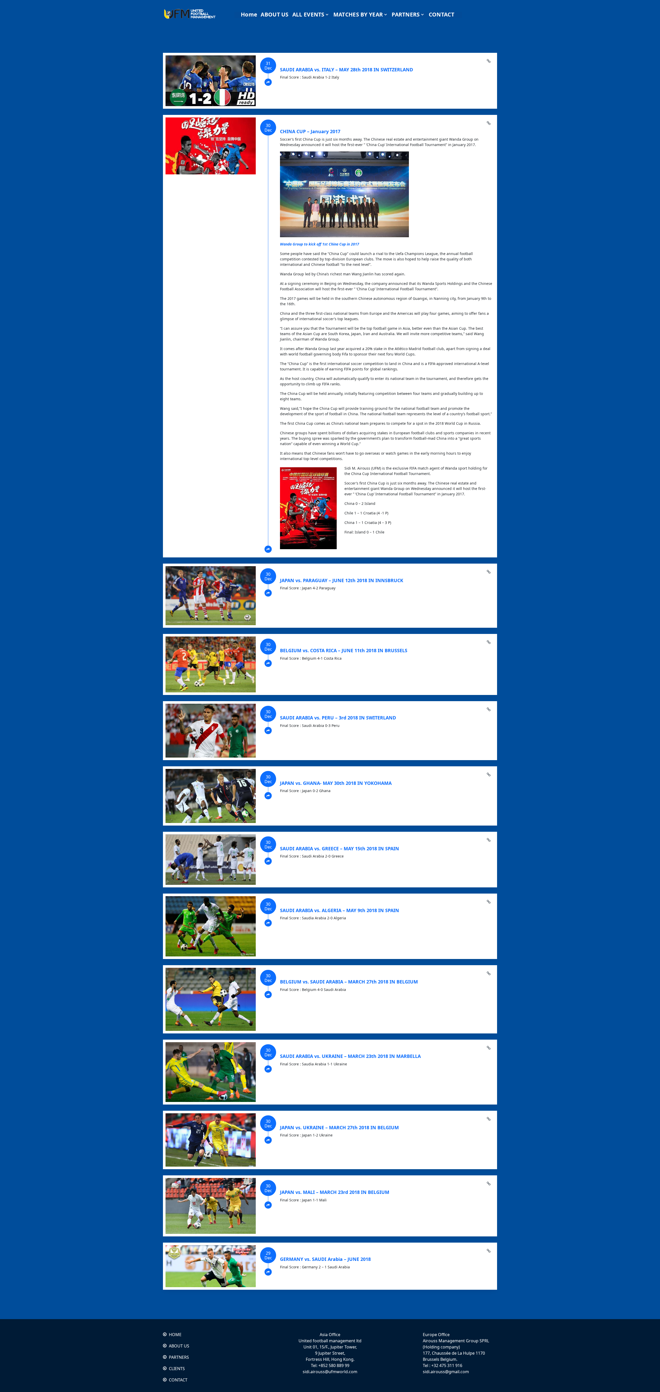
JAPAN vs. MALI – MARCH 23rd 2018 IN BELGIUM (334, 1192)
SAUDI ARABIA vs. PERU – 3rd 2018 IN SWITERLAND (338, 718)
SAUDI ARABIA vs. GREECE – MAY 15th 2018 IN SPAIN (339, 848)
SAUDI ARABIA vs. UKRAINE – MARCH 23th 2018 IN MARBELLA (350, 1056)
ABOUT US (179, 1346)
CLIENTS (177, 1368)
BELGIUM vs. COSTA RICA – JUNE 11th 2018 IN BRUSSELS (343, 650)
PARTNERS (179, 1357)
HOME (175, 1334)
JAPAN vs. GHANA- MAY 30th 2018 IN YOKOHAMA (336, 783)
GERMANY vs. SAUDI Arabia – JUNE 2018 (325, 1259)
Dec (268, 66)
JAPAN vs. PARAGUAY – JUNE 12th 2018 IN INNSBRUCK (341, 580)
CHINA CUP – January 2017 (310, 131)
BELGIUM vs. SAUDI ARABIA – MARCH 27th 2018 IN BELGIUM (349, 982)
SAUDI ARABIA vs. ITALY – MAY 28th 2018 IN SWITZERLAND (346, 69)
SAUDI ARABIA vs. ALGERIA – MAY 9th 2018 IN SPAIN (339, 910)
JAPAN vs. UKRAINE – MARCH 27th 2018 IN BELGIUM (339, 1127)
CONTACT (178, 1380)
